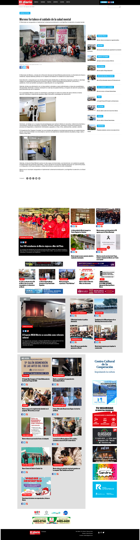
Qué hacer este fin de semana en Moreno (105, 61)
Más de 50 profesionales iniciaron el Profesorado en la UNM (104, 81)
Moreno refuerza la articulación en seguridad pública (108, 40)
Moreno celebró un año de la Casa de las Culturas (107, 110)
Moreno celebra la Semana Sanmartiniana (105, 120)
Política (49, 2)
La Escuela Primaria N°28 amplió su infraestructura (107, 101)
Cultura (62, 2)
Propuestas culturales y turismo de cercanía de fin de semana (103, 130)
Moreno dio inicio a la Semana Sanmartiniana (106, 91)
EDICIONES (104, 2)
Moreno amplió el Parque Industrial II (104, 70)
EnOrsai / (36, 2)
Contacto (43, 531)
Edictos (68, 2)
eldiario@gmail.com (88, 535)
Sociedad (43, 2)
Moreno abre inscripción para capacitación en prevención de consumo (104, 50)
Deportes (55, 2)
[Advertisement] (7, 35)
